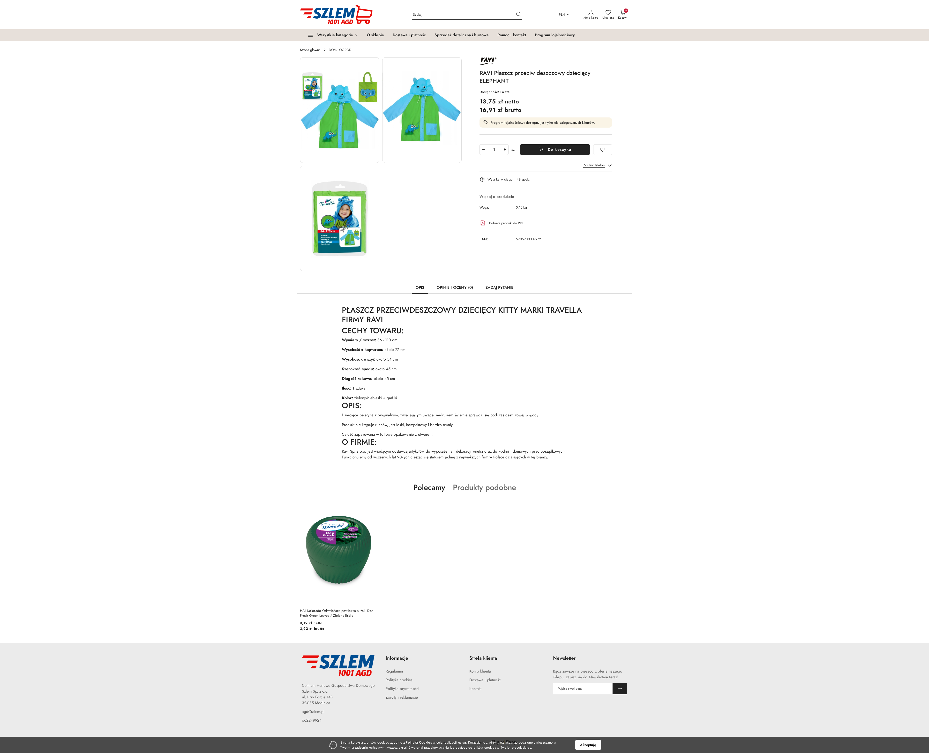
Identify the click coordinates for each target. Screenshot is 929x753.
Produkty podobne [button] (484, 487)
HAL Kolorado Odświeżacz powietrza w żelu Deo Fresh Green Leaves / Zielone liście (337, 613)
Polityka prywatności (402, 688)
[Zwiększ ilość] (504, 150)
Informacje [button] (397, 658)
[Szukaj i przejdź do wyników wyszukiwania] (518, 14)
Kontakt (475, 688)
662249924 (312, 720)
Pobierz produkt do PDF (506, 223)
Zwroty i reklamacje (402, 697)
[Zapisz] (620, 688)
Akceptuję (588, 744)
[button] (339, 110)
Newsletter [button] (564, 658)
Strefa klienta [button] (483, 658)
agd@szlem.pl (313, 711)
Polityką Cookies (419, 742)
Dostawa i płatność (485, 680)
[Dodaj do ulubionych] (602, 149)
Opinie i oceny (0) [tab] (455, 287)
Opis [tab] (420, 287)
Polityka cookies (399, 680)
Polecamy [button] (429, 487)
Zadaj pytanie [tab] (499, 287)
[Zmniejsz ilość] (483, 150)
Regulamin (394, 671)
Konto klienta (480, 671)
